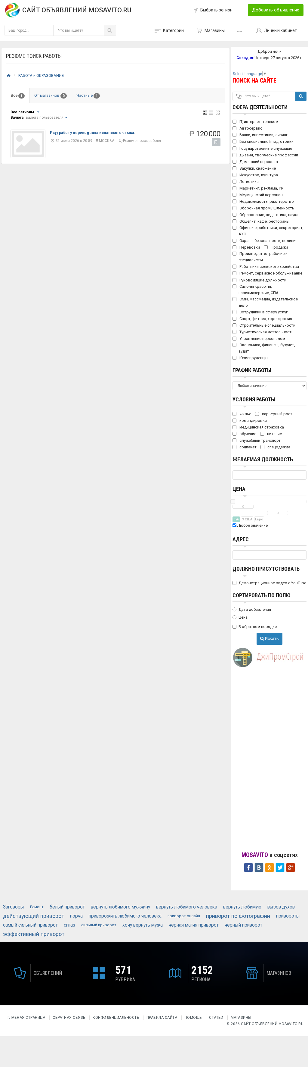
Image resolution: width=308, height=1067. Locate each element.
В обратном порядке (258, 626)
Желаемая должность (263, 459)
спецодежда (278, 447)
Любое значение (252, 525)
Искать (271, 638)
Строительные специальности (267, 325)
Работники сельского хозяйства (269, 266)
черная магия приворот (194, 925)
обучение (247, 434)
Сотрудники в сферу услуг (263, 312)
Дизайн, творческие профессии (268, 155)
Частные (87, 95)
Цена (239, 489)
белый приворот (67, 907)
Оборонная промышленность (266, 208)
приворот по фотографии (238, 916)
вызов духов (281, 907)
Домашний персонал (258, 161)
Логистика (249, 181)
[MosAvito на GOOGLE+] (290, 867)
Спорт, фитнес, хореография (265, 318)
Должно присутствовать (266, 569)
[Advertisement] (269, 760)
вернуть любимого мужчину (120, 907)
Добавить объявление (275, 10)
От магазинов (49, 95)
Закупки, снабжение (257, 168)
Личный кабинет (280, 30)
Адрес (241, 539)
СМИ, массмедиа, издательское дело (268, 302)
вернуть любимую (242, 907)
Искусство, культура (258, 175)
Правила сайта (161, 1017)
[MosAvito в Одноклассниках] (269, 867)
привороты (288, 916)
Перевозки (249, 247)
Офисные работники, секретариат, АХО (271, 230)
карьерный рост (276, 414)
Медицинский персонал (261, 195)
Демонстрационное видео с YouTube (272, 583)
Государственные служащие (265, 148)
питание (274, 434)
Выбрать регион (216, 10)
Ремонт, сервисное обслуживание (270, 273)
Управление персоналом (262, 338)
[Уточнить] (37, 112)
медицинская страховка (261, 427)
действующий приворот (33, 916)
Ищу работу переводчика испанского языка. (92, 132)
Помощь (193, 1017)
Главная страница (27, 1017)
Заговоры (13, 907)
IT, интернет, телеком (258, 121)
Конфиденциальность (116, 1017)
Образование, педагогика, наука (268, 214)
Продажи (279, 247)
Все (17, 95)
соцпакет (248, 447)
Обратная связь (69, 1017)
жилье (245, 414)
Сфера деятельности (260, 107)
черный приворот (243, 925)
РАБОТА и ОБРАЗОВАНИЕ (41, 75)
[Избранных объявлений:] (240, 30)
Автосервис (250, 128)
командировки (253, 420)
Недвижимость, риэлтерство (266, 201)
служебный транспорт (260, 440)
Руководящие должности (262, 280)
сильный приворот (98, 925)
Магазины (215, 30)
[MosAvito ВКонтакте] (258, 867)
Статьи (216, 1017)
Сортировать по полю (262, 595)
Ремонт (37, 907)
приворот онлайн (184, 916)
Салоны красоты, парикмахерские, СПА (259, 289)
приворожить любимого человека (125, 916)
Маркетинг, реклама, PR (261, 188)
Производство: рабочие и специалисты (263, 256)
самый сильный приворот (30, 925)
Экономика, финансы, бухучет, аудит (267, 348)
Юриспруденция (254, 358)
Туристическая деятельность (266, 332)
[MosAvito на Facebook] (248, 867)
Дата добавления (255, 609)
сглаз (69, 925)
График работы (252, 370)
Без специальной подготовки (266, 141)
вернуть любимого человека (186, 907)
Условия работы (254, 399)
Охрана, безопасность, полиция (268, 240)
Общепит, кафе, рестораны (264, 221)
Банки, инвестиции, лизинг (263, 135)
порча (76, 916)
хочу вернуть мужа (142, 925)
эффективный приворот (33, 934)
